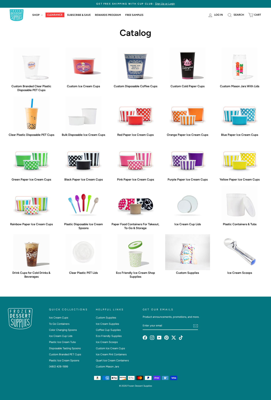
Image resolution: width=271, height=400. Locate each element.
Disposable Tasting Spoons (65, 348)
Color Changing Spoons (63, 330)
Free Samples (134, 15)
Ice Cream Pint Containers (111, 354)
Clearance (54, 14)
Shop (36, 15)
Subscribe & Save (79, 15)
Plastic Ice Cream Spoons (64, 360)
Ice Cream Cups (58, 317)
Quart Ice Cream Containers (112, 360)
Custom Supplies (106, 317)
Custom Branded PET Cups (65, 354)
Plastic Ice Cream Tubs (62, 342)
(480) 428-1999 (58, 366)
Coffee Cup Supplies (108, 330)
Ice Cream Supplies (107, 323)
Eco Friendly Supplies (109, 336)
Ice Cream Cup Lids (60, 336)
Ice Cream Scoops (107, 342)
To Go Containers (59, 323)
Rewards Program (108, 15)
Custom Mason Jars (107, 366)
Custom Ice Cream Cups (110, 348)
